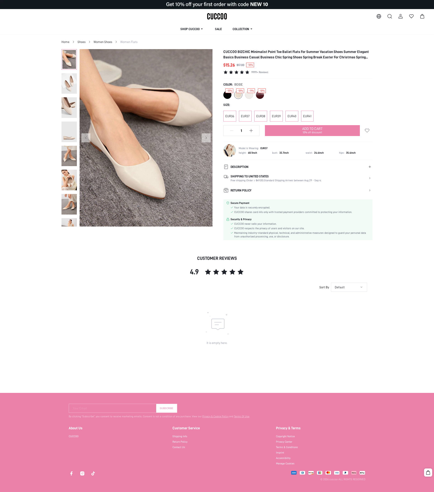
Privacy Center (284, 441)
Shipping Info (179, 436)
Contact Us (178, 447)
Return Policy (179, 441)
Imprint (280, 452)
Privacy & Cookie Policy (215, 416)
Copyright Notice (285, 436)
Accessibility (283, 458)
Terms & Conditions (287, 447)
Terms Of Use (241, 416)
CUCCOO (73, 436)
